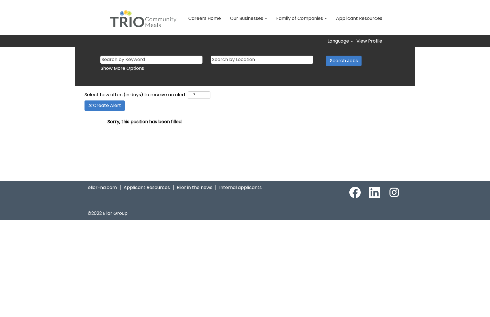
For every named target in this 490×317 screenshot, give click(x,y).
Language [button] (339, 41)
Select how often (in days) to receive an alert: (136, 95)
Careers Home (204, 18)
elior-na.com (102, 187)
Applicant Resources (359, 18)
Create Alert (106, 105)
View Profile (369, 41)
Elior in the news (194, 187)
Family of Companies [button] (300, 18)
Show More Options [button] (122, 68)
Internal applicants (240, 187)
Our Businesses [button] (247, 18)
